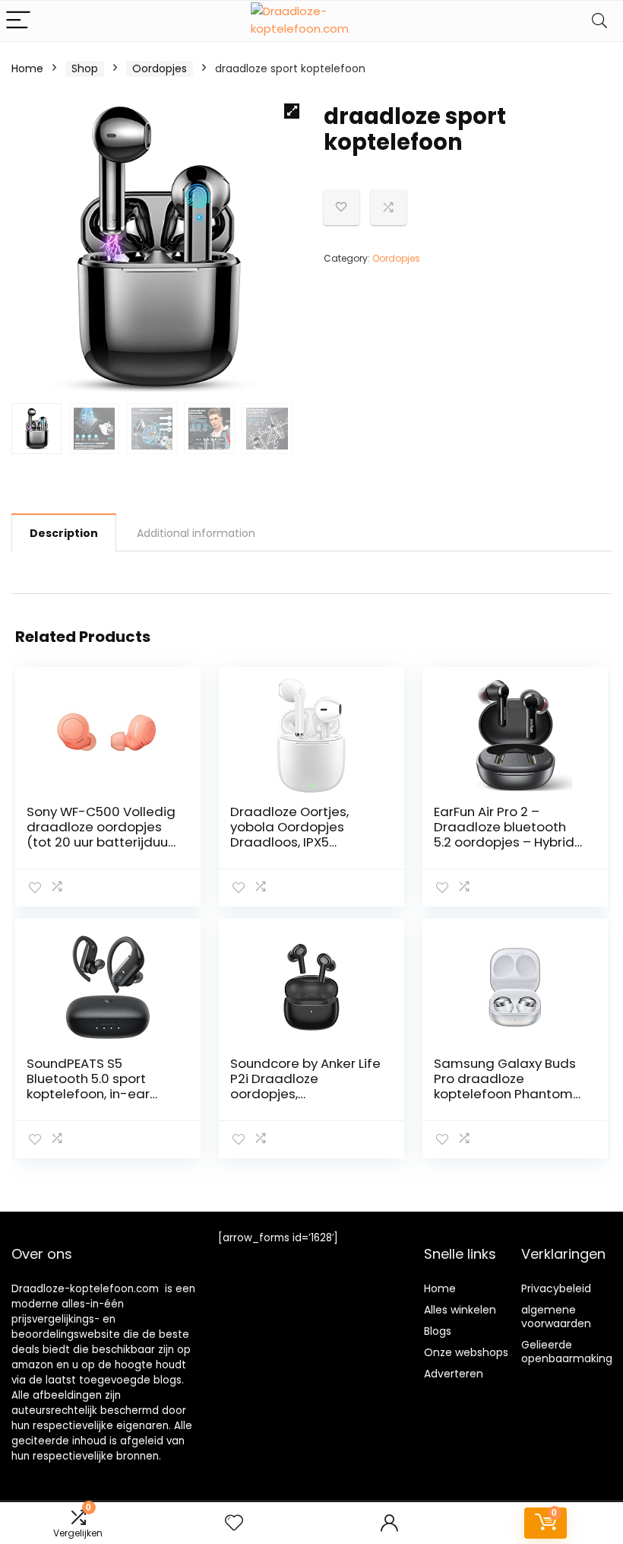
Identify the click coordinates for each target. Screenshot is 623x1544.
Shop (84, 68)
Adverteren (453, 1373)
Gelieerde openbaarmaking (566, 1351)
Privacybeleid (556, 1288)
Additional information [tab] (196, 533)
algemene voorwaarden (556, 1316)
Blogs (437, 1331)
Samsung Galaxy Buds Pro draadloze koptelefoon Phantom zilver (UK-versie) (505, 1086)
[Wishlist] (234, 1523)
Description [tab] (64, 533)
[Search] (599, 21)
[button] (291, 111)
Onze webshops (466, 1352)
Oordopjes (159, 68)
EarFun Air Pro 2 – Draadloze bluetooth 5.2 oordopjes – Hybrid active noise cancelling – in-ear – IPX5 (507, 842)
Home (27, 68)
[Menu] (18, 21)
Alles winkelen (460, 1309)
